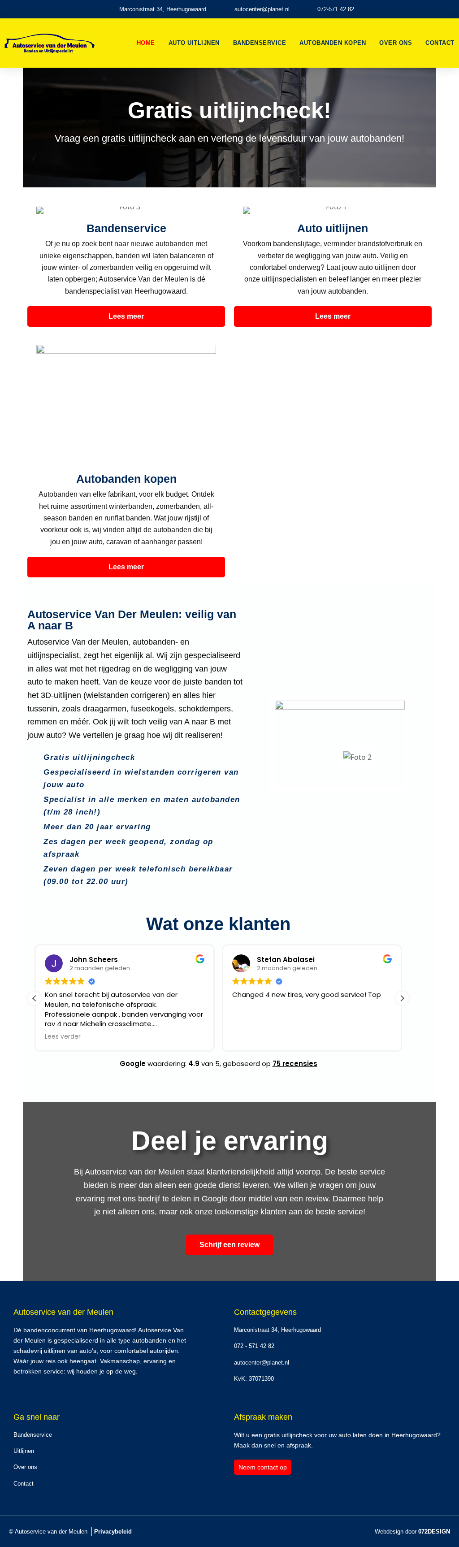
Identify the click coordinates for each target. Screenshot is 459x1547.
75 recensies (295, 1063)
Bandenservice (259, 42)
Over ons (395, 42)
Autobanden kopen (332, 42)
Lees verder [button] (63, 1037)
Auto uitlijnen (194, 42)
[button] (402, 998)
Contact (440, 42)
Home (146, 42)
